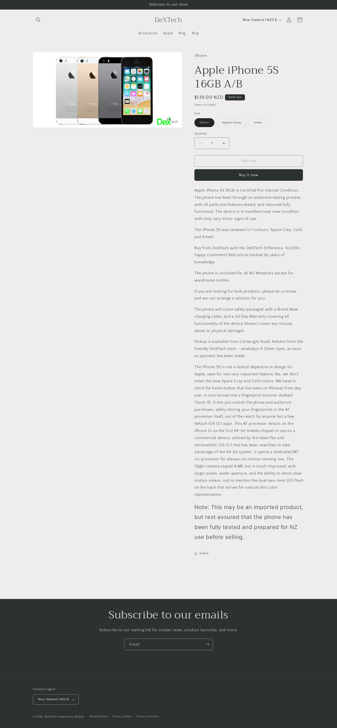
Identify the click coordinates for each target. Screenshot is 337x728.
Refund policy (98, 716)
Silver (207, 123)
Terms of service (147, 716)
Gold (260, 123)
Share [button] (204, 553)
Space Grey (234, 123)
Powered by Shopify (70, 716)
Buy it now (248, 175)
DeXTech (51, 716)
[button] (38, 20)
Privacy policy (121, 716)
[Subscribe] (207, 644)
